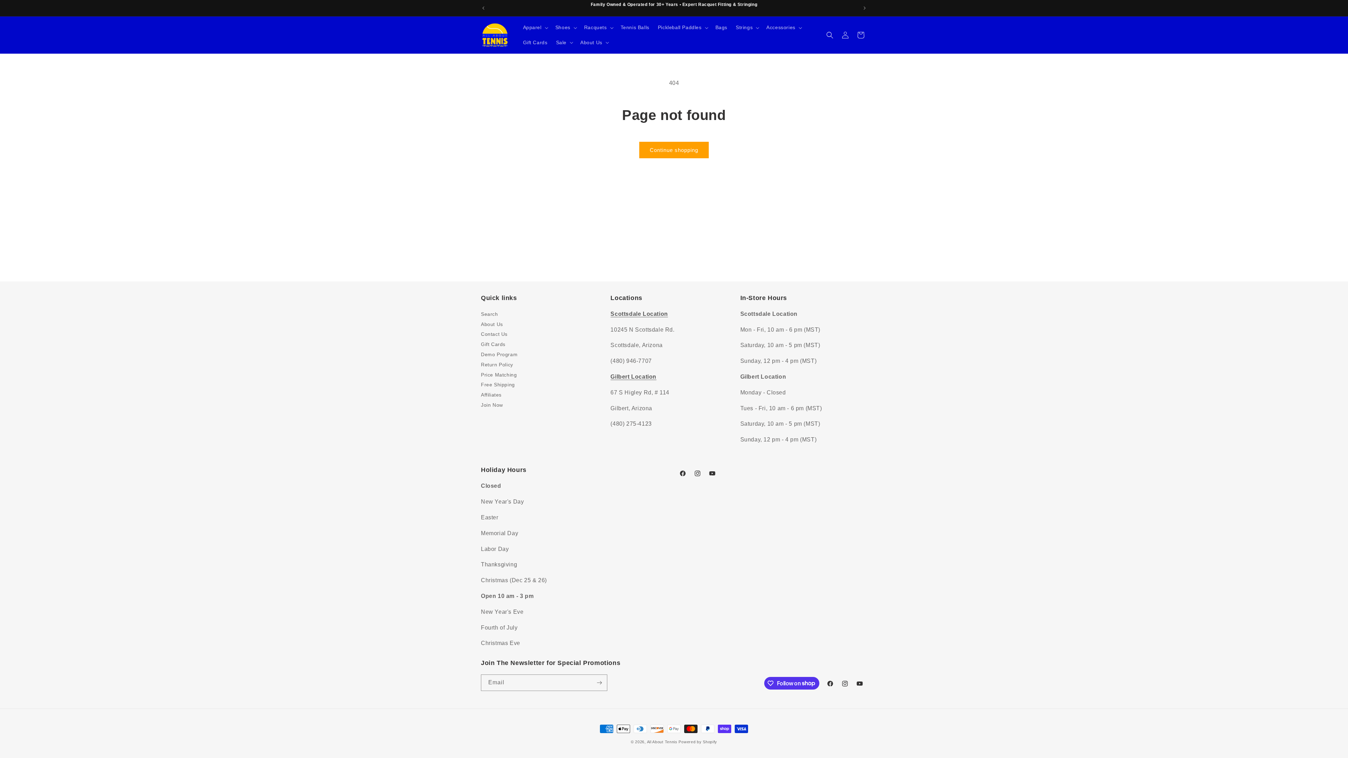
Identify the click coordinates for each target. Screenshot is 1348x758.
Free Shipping (498, 384)
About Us (492, 324)
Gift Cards (493, 344)
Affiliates (491, 395)
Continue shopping (674, 150)
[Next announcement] (864, 8)
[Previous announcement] (483, 8)
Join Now (492, 405)
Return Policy (497, 364)
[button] (535, 27)
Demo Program (499, 354)
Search (489, 314)
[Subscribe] (599, 682)
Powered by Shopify (698, 742)
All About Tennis (662, 742)
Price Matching (499, 375)
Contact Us (494, 334)
